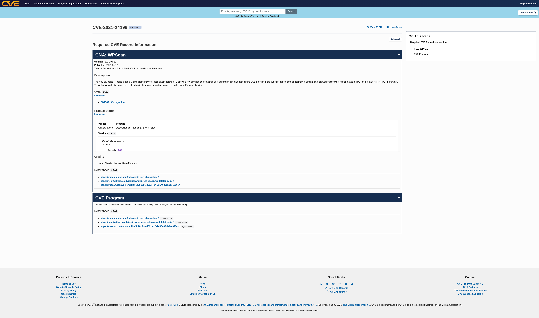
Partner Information (44, 3)
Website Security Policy (68, 287)
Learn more (99, 95)
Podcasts (202, 290)
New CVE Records (338, 288)
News (202, 284)
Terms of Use (69, 284)
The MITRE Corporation (356, 305)
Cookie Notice (68, 294)
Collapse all (395, 39)
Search (291, 11)
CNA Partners (470, 287)
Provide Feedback (271, 16)
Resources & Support (112, 3)
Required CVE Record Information (428, 42)
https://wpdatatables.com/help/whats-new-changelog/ (129, 177)
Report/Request (528, 3)
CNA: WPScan (421, 49)
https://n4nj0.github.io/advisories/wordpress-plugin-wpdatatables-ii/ (137, 181)
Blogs (202, 287)
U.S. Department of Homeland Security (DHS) (228, 305)
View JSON (376, 27)
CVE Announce (338, 292)
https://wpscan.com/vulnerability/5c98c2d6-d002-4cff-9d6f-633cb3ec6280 (139, 185)
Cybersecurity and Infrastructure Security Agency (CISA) (285, 305)
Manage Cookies (69, 297)
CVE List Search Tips (245, 16)
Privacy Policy (68, 290)
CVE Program (421, 54)
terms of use (171, 305)
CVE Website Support (469, 294)
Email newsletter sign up (203, 294)
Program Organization (70, 3)
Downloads (91, 3)
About (27, 3)
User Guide (395, 27)
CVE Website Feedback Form (469, 290)
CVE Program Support (469, 284)
